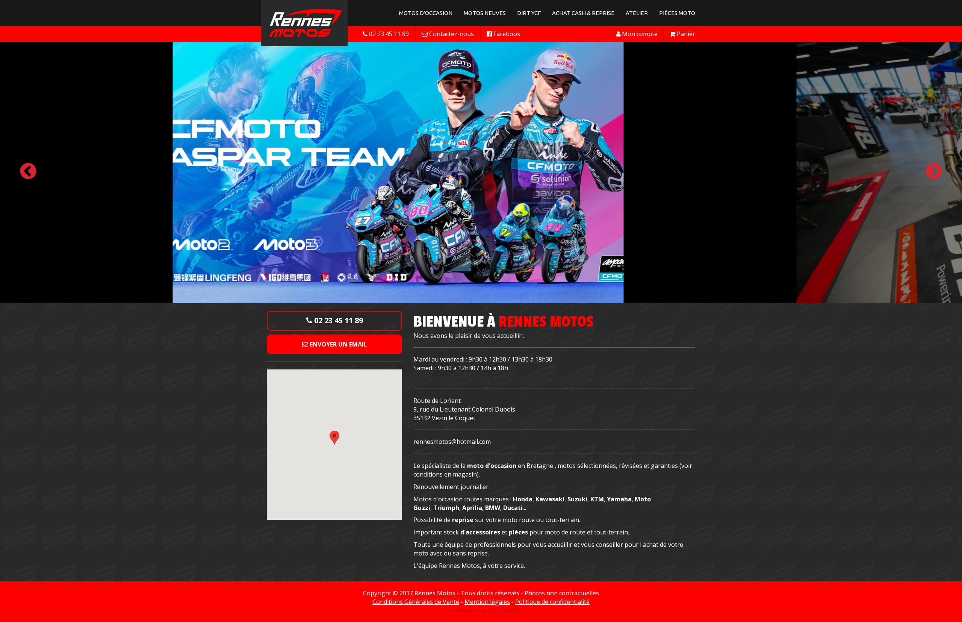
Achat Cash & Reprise (583, 13)
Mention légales (487, 602)
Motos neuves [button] (485, 13)
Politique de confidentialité (552, 602)
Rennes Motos (434, 593)
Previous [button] (28, 171)
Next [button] (933, 171)
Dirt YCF (529, 13)
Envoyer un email (337, 344)
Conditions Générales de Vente (415, 602)
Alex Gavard (504, 610)
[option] (481, 171)
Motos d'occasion (425, 13)
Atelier (637, 13)
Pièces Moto (677, 13)
